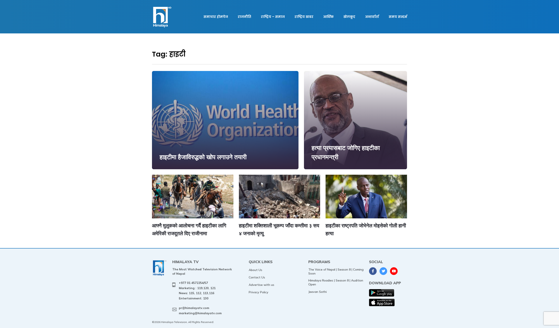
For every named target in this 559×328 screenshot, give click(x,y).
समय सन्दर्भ (398, 16)
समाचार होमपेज (216, 16)
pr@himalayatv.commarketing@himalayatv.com (200, 310)
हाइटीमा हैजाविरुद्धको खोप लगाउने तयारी (203, 157)
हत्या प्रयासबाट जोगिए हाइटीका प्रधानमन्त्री (346, 152)
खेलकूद (349, 16)
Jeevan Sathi (317, 292)
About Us (255, 270)
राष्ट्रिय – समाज (273, 16)
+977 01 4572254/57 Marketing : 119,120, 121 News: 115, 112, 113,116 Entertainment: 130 (197, 290)
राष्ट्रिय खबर (304, 16)
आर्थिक (328, 16)
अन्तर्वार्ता (372, 16)
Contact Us (257, 277)
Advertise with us (261, 285)
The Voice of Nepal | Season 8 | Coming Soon (336, 271)
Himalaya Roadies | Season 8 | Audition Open (335, 282)
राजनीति (244, 16)
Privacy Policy (258, 292)
